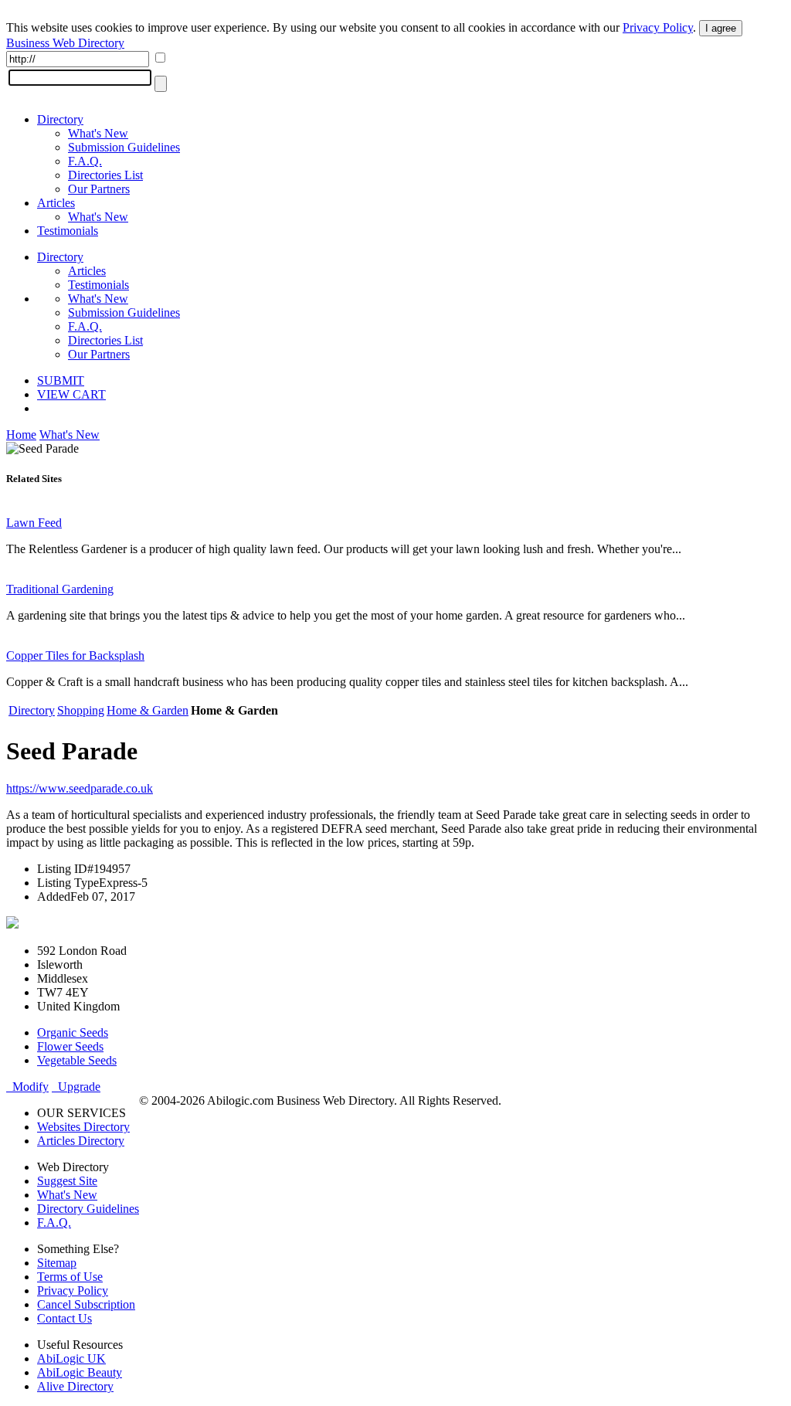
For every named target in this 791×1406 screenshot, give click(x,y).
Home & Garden (147, 710)
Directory (60, 119)
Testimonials (67, 230)
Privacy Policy (658, 27)
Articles (56, 202)
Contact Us (64, 1318)
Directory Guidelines (88, 1208)
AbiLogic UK (71, 1358)
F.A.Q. (85, 161)
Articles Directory (80, 1140)
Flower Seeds (70, 1046)
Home (21, 434)
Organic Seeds (72, 1032)
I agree (720, 28)
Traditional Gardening (60, 589)
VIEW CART (71, 394)
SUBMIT (60, 380)
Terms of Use (70, 1276)
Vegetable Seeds (77, 1060)
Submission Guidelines (124, 147)
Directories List (105, 175)
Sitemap (56, 1262)
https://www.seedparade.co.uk (79, 788)
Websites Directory (83, 1126)
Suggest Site (67, 1180)
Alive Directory (75, 1386)
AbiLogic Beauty (79, 1372)
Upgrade (76, 1086)
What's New (98, 133)
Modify (27, 1086)
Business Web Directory (65, 42)
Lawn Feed (34, 522)
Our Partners (99, 188)
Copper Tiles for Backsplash (75, 655)
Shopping (80, 710)
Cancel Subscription (86, 1304)
